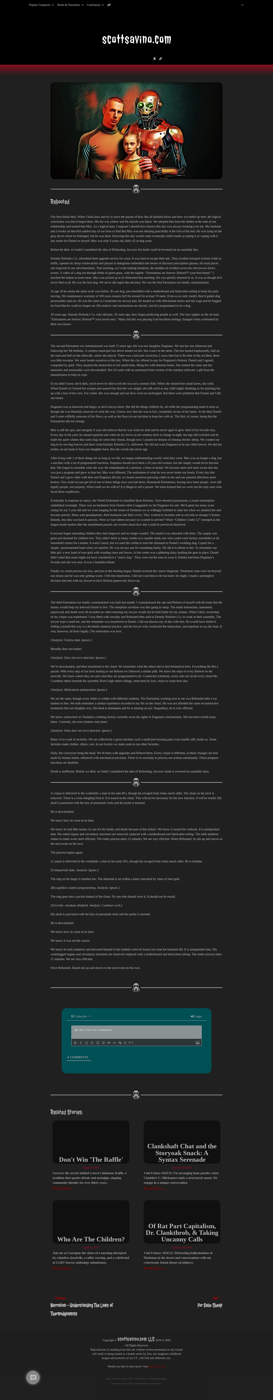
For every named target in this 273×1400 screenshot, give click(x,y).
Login (198, 1016)
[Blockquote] (109, 1042)
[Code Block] (114, 1042)
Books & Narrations (68, 4)
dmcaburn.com (157, 1366)
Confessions (93, 4)
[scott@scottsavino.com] (125, 5)
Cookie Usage (140, 1379)
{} (125, 1042)
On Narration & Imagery (157, 1379)
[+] (131, 1042)
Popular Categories (35, 4)
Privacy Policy (127, 1379)
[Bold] (75, 1042)
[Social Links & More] (110, 5)
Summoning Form (119, 1383)
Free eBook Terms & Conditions (147, 1383)
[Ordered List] (98, 1042)
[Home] (237, 5)
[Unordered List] (103, 1042)
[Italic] (81, 1042)
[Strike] (92, 1042)
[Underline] (86, 1042)
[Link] (120, 1042)
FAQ (131, 1383)
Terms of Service (113, 1379)
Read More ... (64, 1188)
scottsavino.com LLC (136, 1339)
